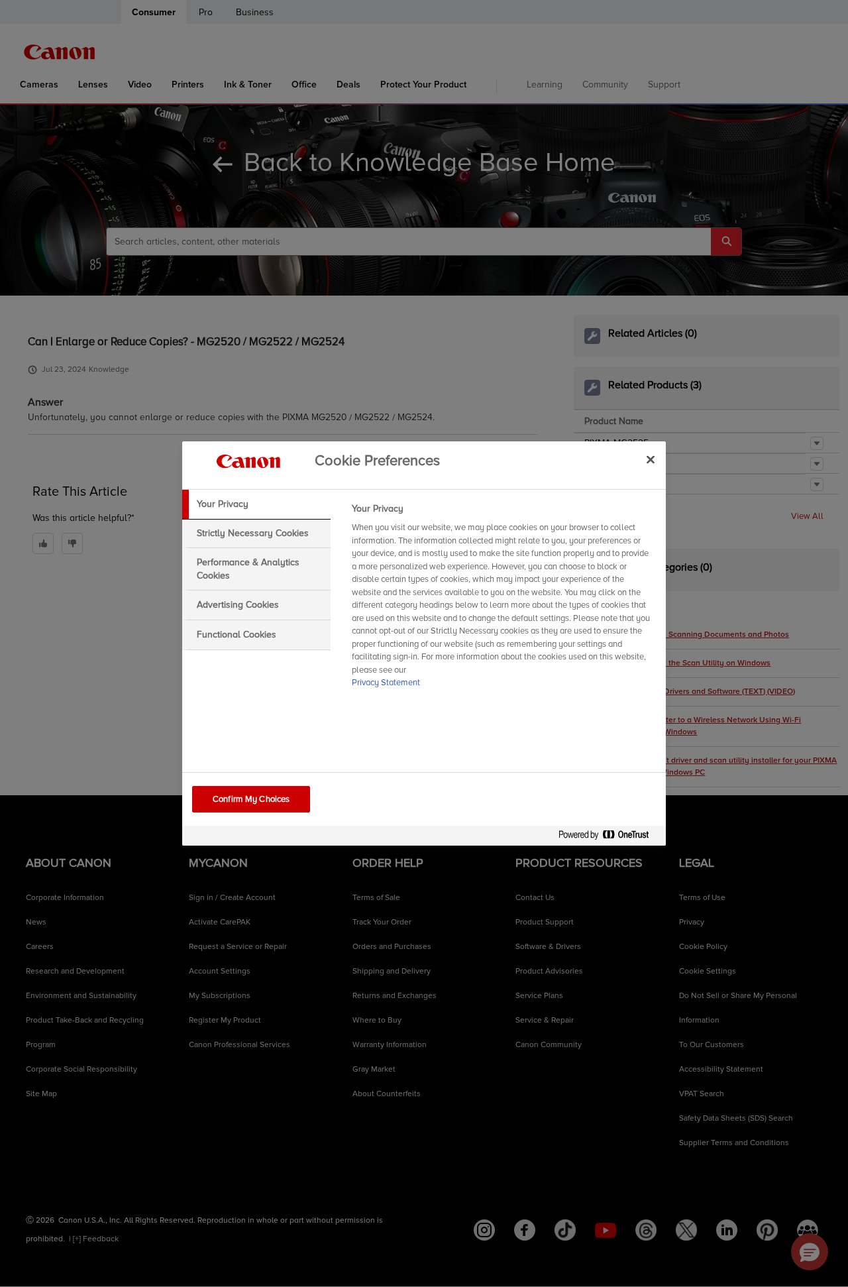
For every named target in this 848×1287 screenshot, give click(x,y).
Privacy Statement (386, 682)
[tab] (256, 504)
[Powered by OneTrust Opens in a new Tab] (608, 837)
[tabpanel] (503, 600)
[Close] (650, 459)
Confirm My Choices (251, 799)
